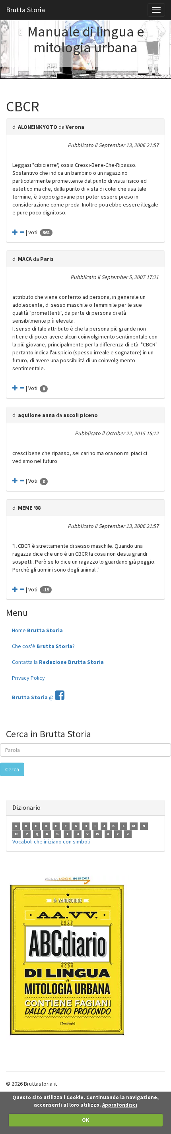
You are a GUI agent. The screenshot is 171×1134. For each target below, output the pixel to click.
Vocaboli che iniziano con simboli (51, 841)
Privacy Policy (28, 677)
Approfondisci (119, 1104)
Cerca (12, 769)
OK (85, 1120)
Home (37, 630)
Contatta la (58, 661)
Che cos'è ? (43, 646)
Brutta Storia (25, 9)
